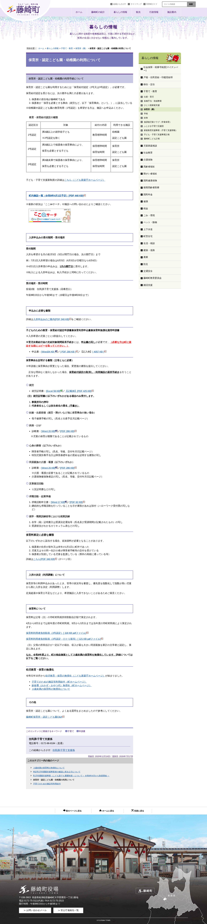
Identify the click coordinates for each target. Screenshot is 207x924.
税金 (145, 208)
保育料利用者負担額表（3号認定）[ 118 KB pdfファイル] (56, 633)
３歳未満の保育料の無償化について (51, 689)
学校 (146, 113)
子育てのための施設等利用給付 (47, 784)
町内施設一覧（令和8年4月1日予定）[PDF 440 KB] (56, 195)
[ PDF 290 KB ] (68, 351)
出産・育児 (149, 97)
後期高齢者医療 (151, 187)
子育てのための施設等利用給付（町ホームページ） (59, 681)
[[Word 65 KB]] (56, 351)
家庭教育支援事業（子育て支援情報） (160, 130)
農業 (145, 257)
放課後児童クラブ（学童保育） (158, 122)
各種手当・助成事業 (153, 101)
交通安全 (148, 271)
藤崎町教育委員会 (152, 278)
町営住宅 (148, 236)
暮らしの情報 (120, 12)
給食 (146, 118)
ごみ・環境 (149, 215)
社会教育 (148, 152)
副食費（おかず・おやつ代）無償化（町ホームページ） (62, 685)
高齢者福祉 (149, 166)
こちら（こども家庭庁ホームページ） (84, 180)
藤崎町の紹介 (98, 12)
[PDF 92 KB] (76, 502)
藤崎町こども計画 (152, 138)
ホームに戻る (108, 811)
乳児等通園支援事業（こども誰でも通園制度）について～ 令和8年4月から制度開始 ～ (71, 776)
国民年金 (148, 194)
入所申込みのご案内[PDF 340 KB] (51, 319)
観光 (138, 12)
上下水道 (148, 229)
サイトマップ (136, 4)
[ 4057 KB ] (98, 351)
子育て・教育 (67, 48)
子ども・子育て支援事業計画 (157, 134)
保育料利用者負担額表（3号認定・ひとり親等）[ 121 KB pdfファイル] (63, 639)
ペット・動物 (150, 222)
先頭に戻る (139, 811)
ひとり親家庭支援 (152, 105)
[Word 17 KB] (58, 502)
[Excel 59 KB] (53, 391)
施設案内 (171, 12)
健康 (145, 201)
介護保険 (148, 159)
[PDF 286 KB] (67, 431)
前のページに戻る (73, 811)
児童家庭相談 (150, 146)
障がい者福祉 (150, 173)
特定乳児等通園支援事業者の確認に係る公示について (56, 772)
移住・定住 (149, 84)
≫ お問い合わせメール (35, 910)
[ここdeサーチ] (49, 222)
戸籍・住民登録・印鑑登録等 (158, 77)
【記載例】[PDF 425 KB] (78, 391)
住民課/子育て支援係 (64, 750)
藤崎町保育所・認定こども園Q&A (44, 717)
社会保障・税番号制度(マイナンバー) (160, 68)
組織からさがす (119, 4)
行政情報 (153, 12)
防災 (145, 264)
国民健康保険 (150, 180)
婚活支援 (148, 285)
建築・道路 (149, 250)
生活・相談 (149, 243)
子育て (71, 731)
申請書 (82, 731)
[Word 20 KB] (48, 431)
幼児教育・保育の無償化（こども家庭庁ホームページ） (75, 675)
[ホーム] (26, 10)
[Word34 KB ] (48, 351)
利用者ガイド (151, 4)
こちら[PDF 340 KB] (44, 559)
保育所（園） (81, 48)
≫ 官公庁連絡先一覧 (68, 910)
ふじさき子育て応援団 (154, 126)
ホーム (79, 12)
